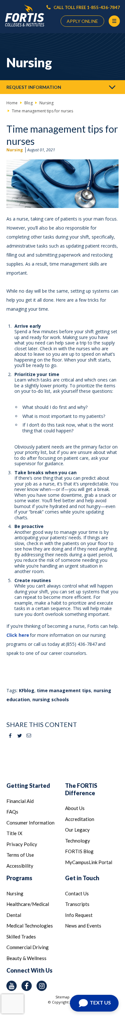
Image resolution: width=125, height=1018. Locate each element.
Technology (77, 841)
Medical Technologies (29, 925)
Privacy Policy (21, 844)
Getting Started (28, 785)
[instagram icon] (42, 986)
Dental (13, 915)
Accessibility (19, 866)
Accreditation (79, 819)
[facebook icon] (26, 986)
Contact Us (77, 893)
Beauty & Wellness (26, 958)
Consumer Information (30, 822)
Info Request (79, 915)
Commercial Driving (27, 947)
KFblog (26, 690)
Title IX (14, 833)
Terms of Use (20, 855)
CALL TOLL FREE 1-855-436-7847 (86, 7)
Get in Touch (82, 877)
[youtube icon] (11, 986)
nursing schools (50, 699)
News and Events (83, 925)
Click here (17, 635)
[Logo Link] (24, 16)
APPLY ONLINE (82, 21)
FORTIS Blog (79, 851)
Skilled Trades (21, 936)
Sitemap (62, 996)
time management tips (64, 690)
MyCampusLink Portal (88, 862)
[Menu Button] (114, 21)
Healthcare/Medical (27, 904)
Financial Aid (20, 801)
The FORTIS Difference (81, 789)
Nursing (14, 150)
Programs (19, 877)
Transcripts (77, 904)
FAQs (12, 812)
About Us (75, 808)
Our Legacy (77, 830)
